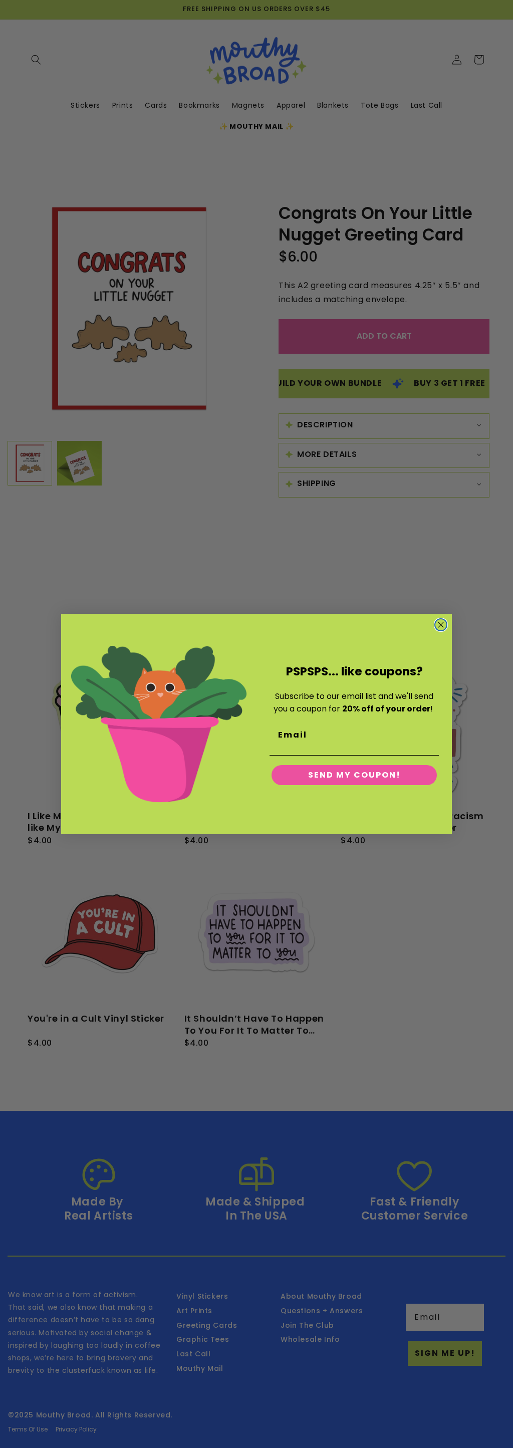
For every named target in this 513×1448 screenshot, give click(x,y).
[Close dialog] (441, 625)
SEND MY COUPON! (354, 775)
